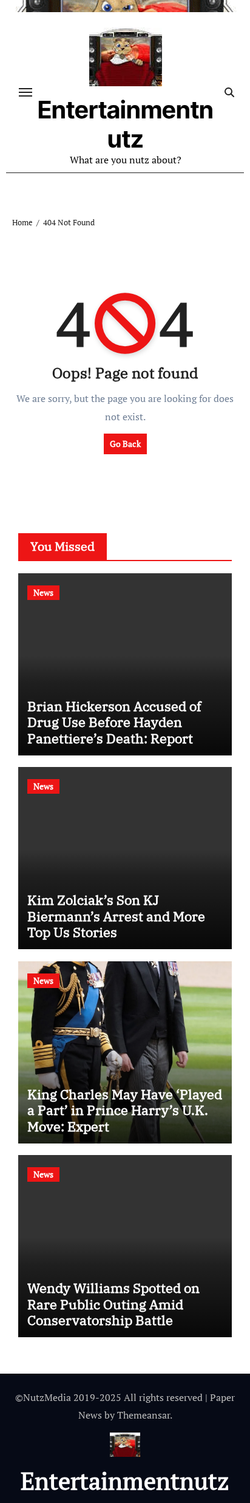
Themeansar (143, 1415)
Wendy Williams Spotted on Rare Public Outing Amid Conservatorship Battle (113, 1304)
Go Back (125, 443)
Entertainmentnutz (126, 124)
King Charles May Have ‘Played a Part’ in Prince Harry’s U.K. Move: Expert (124, 1110)
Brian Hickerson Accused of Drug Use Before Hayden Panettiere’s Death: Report (114, 722)
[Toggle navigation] (25, 92)
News (43, 592)
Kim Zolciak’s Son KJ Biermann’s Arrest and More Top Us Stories (116, 916)
